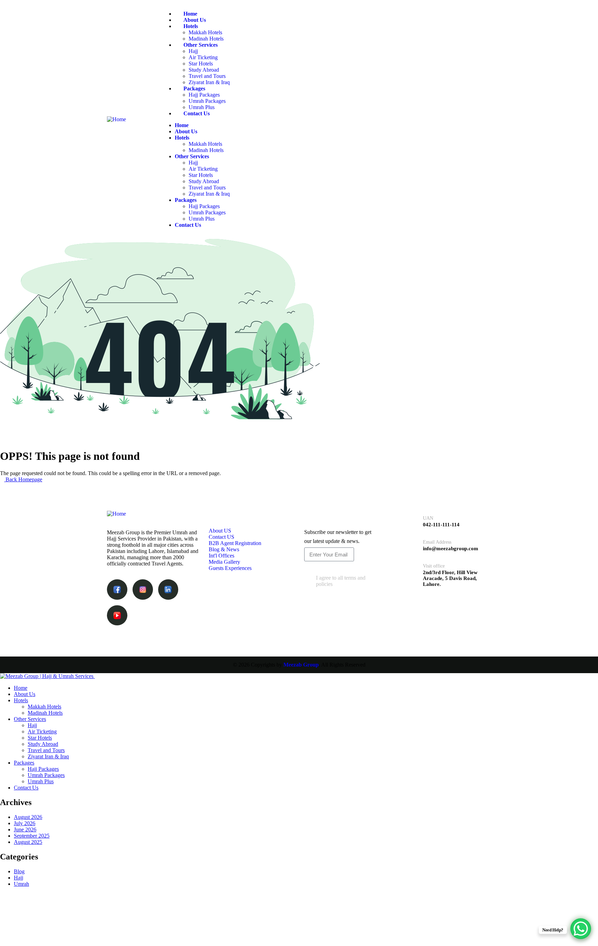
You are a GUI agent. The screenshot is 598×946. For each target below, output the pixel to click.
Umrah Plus (202, 107)
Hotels (190, 26)
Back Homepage (23, 479)
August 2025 (28, 842)
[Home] (116, 119)
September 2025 (31, 836)
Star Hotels (201, 63)
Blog (19, 871)
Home (190, 14)
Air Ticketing (203, 57)
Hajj (193, 51)
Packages (194, 88)
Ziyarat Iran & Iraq (209, 82)
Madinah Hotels (206, 39)
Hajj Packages (204, 95)
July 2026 (24, 823)
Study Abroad (204, 70)
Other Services (200, 45)
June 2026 (25, 829)
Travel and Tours (207, 76)
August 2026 (28, 817)
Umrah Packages (207, 101)
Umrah (21, 884)
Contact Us (196, 113)
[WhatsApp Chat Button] (580, 928)
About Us (194, 20)
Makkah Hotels (205, 32)
